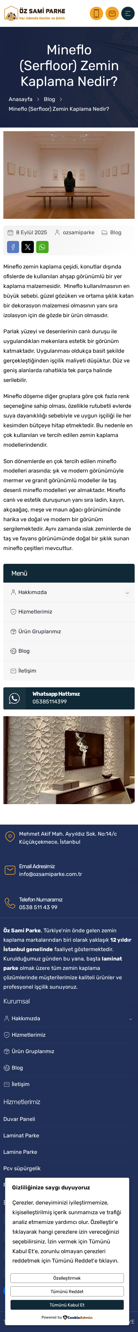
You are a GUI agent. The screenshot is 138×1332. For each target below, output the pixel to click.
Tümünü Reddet (67, 1291)
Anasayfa (20, 99)
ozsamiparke (78, 232)
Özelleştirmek (67, 1278)
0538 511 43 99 (38, 907)
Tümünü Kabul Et (67, 1305)
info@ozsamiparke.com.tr (50, 874)
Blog (49, 99)
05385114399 (49, 701)
